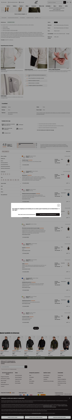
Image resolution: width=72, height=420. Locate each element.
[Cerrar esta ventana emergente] (59, 205)
